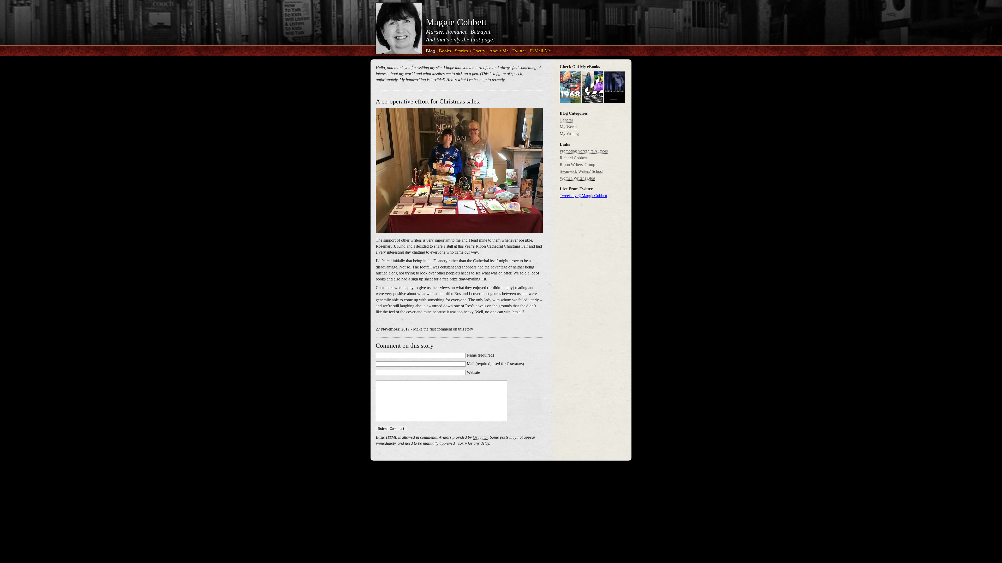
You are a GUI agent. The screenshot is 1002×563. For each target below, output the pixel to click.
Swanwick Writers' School (581, 171)
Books (445, 50)
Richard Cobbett (573, 158)
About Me (499, 50)
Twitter (519, 50)
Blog (430, 50)
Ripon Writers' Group (577, 164)
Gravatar (480, 437)
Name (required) (480, 355)
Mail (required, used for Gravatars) (495, 364)
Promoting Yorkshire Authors (584, 151)
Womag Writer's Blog (577, 178)
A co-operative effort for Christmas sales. (428, 101)
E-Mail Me (540, 50)
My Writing (569, 133)
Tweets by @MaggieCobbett (583, 195)
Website (473, 372)
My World (568, 127)
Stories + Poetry (470, 50)
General (566, 120)
